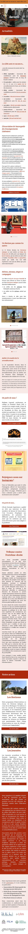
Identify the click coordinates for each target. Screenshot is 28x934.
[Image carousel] (14, 226)
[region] (14, 2)
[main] (14, 17)
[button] (2, 6)
